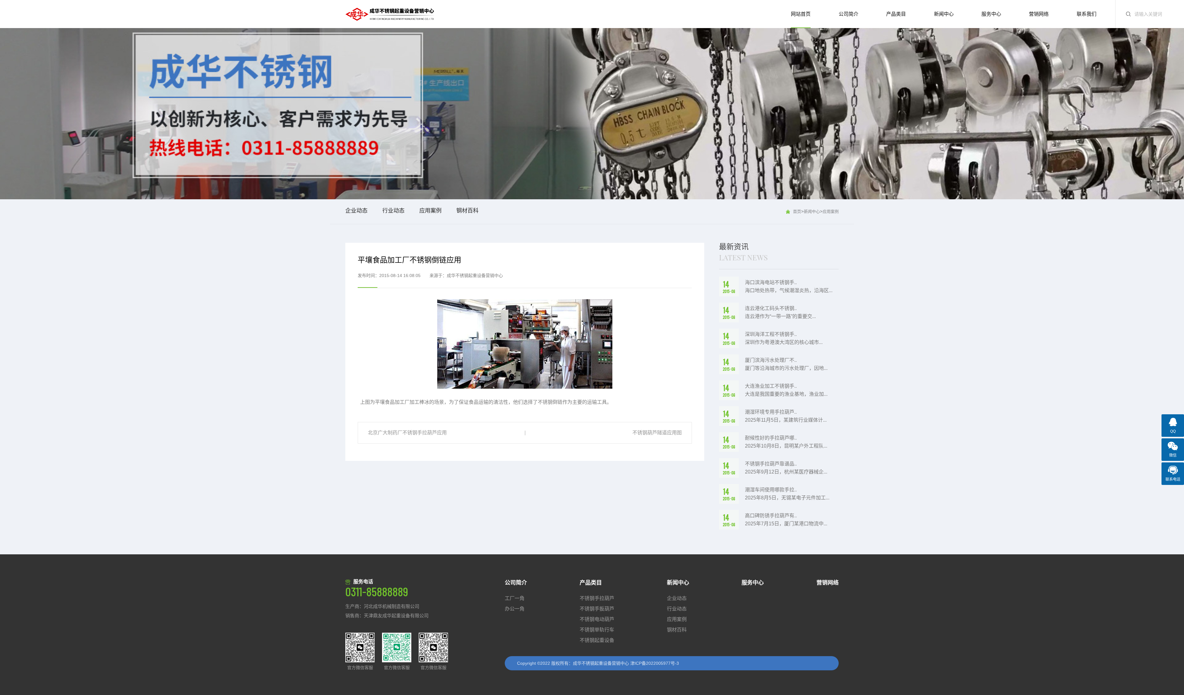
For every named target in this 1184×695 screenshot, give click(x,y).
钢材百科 (677, 629)
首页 (797, 211)
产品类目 (591, 583)
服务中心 (753, 583)
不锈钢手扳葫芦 (597, 608)
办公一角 (514, 608)
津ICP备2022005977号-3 (654, 663)
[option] (592, 113)
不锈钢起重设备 (597, 640)
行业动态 (677, 608)
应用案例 (831, 211)
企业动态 (677, 598)
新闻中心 (812, 211)
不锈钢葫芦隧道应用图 (657, 432)
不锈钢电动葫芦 (597, 619)
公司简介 (516, 583)
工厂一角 (514, 598)
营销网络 (827, 583)
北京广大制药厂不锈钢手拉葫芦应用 (407, 432)
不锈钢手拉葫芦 (597, 598)
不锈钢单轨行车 (597, 629)
